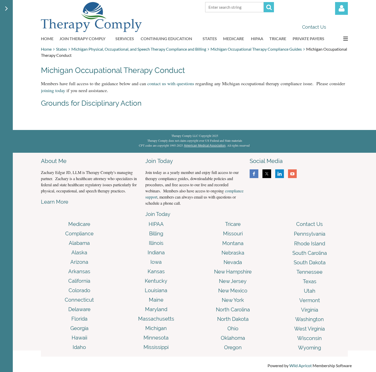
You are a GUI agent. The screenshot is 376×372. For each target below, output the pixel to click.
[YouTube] (292, 173)
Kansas (156, 271)
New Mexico (232, 291)
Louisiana (156, 290)
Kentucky (156, 281)
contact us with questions (170, 83)
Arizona (79, 262)
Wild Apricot (300, 365)
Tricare (233, 224)
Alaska (79, 252)
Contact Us (314, 27)
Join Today (157, 214)
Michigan (156, 328)
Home (46, 49)
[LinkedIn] (279, 173)
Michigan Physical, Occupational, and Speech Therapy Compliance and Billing (138, 49)
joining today (53, 90)
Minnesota (156, 338)
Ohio (232, 328)
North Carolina (233, 310)
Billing (156, 234)
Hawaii (79, 338)
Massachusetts (156, 319)
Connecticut (79, 300)
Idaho (79, 347)
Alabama (79, 243)
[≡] (340, 38)
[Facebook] (254, 173)
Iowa (156, 262)
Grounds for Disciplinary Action (91, 103)
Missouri (233, 234)
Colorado (79, 290)
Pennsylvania (309, 234)
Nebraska (233, 253)
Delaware (79, 309)
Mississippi (156, 347)
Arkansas (79, 271)
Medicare (79, 224)
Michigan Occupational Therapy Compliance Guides (256, 49)
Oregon (233, 347)
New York (233, 300)
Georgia (79, 328)
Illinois (156, 243)
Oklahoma (233, 338)
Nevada (233, 262)
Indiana (156, 252)
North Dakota (233, 319)
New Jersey (233, 281)
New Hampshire (233, 272)
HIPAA (156, 224)
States (61, 49)
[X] (266, 173)
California (79, 281)
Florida (79, 319)
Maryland (156, 309)
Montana (233, 243)
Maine (156, 300)
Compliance (79, 234)
